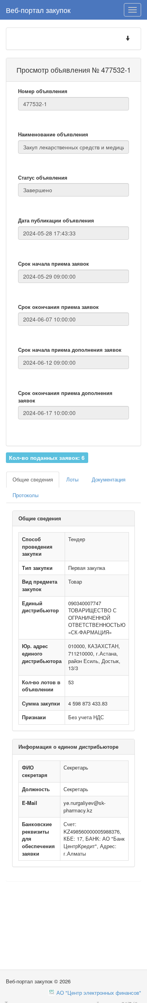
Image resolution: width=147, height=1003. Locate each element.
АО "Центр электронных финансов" (98, 992)
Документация (108, 479)
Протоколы (25, 495)
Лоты (72, 479)
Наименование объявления (53, 134)
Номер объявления (42, 91)
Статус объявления (42, 177)
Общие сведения (33, 479)
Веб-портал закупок (38, 10)
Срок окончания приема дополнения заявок (65, 396)
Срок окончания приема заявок (58, 306)
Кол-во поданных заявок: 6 (47, 457)
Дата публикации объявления (56, 220)
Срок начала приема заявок (53, 263)
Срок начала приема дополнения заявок (70, 349)
